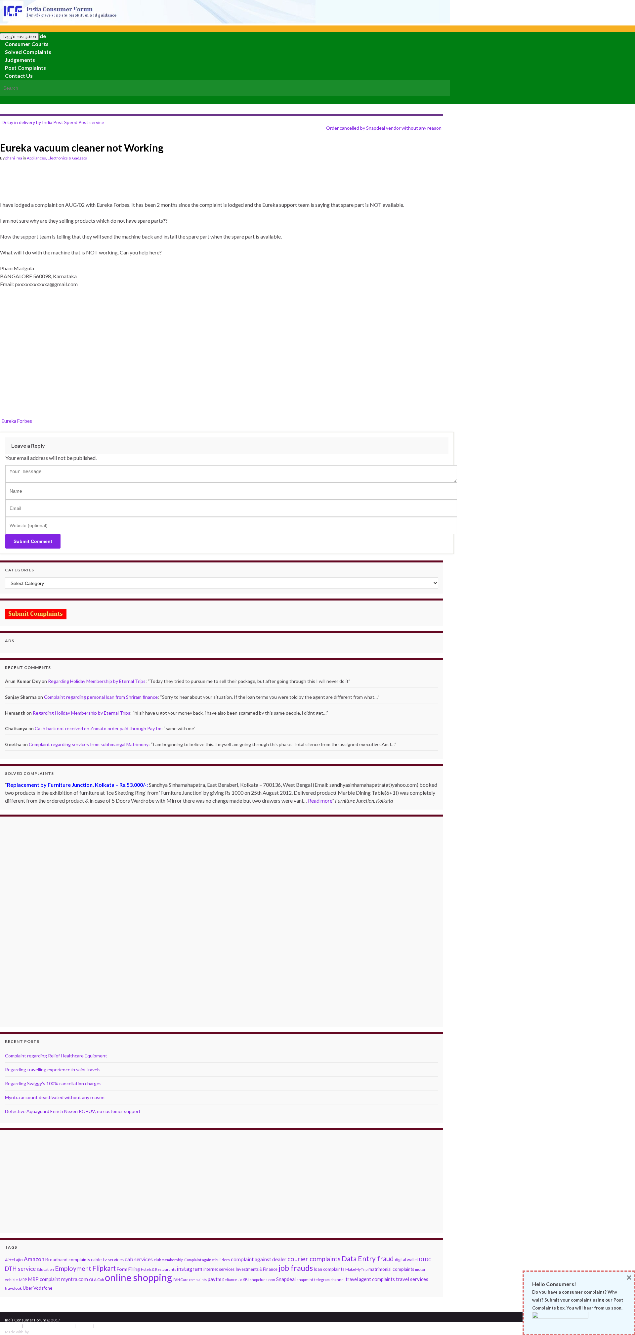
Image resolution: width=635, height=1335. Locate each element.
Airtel (10, 1259)
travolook (13, 1288)
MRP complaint (44, 1279)
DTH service (20, 1268)
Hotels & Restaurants (158, 1269)
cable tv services (107, 1259)
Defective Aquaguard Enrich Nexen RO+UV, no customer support (73, 1111)
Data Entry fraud (368, 1258)
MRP (23, 1279)
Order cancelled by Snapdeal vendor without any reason (384, 128)
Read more (320, 800)
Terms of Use (36, 1325)
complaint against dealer (258, 1259)
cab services (139, 1259)
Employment (73, 1268)
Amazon (34, 1259)
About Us (13, 1325)
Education (45, 1269)
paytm (214, 1279)
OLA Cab (96, 1279)
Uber (27, 1288)
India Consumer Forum (53, 13)
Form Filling (128, 1269)
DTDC (425, 1259)
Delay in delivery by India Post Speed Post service (53, 122)
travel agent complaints (370, 1279)
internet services (218, 1269)
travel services (412, 1279)
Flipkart (104, 1268)
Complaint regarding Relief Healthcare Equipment (56, 1055)
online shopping (138, 1277)
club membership (168, 1259)
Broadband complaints (67, 1259)
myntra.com (74, 1279)
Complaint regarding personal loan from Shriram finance (101, 697)
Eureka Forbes (17, 421)
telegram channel (329, 1279)
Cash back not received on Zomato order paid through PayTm (98, 728)
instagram (189, 1268)
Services (84, 1325)
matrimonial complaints (391, 1269)
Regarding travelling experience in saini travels (53, 1069)
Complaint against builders (207, 1260)
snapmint (305, 1279)
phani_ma (13, 158)
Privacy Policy (62, 1325)
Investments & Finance (256, 1269)
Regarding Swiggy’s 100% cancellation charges (53, 1083)
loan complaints (329, 1269)
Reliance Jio (232, 1279)
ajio (19, 1259)
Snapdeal (286, 1279)
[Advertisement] (120, 184)
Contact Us (19, 75)
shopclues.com (262, 1279)
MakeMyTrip (356, 1269)
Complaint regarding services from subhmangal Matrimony (88, 744)
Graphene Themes (46, 1331)
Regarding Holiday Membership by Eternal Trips (97, 681)
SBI (246, 1279)
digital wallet (406, 1259)
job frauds (295, 1267)
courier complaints (314, 1259)
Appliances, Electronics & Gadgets (57, 158)
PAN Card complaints (190, 1279)
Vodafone (42, 1288)
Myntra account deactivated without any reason (55, 1097)
